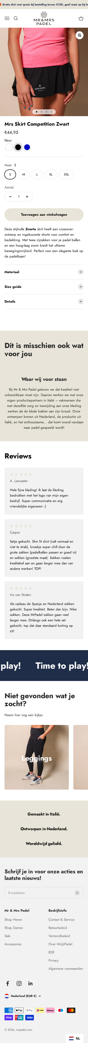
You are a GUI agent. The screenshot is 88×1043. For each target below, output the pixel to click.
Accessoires (13, 944)
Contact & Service (61, 919)
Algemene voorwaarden (66, 968)
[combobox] (74, 1038)
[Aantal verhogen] (27, 196)
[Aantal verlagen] (10, 196)
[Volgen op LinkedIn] (31, 983)
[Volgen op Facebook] (8, 983)
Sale (7, 935)
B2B (51, 952)
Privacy (54, 960)
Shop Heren (13, 919)
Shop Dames (14, 927)
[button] (9, 147)
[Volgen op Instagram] (19, 983)
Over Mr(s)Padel (60, 944)
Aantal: (9, 187)
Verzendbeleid (59, 935)
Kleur (8, 140)
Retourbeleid (58, 927)
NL (78, 1038)
